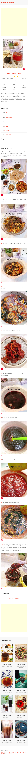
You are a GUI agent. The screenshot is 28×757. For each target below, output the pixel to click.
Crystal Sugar (9, 117)
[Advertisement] (14, 22)
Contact (6, 750)
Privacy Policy (17, 748)
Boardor (6, 753)
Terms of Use (23, 752)
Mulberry (6, 130)
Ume (6, 112)
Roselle (6, 126)
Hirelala (2, 753)
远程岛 (10, 753)
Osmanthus (7, 139)
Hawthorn (7, 122)
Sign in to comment (14, 598)
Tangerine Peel (8, 134)
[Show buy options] (26, 117)
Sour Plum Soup (7, 664)
